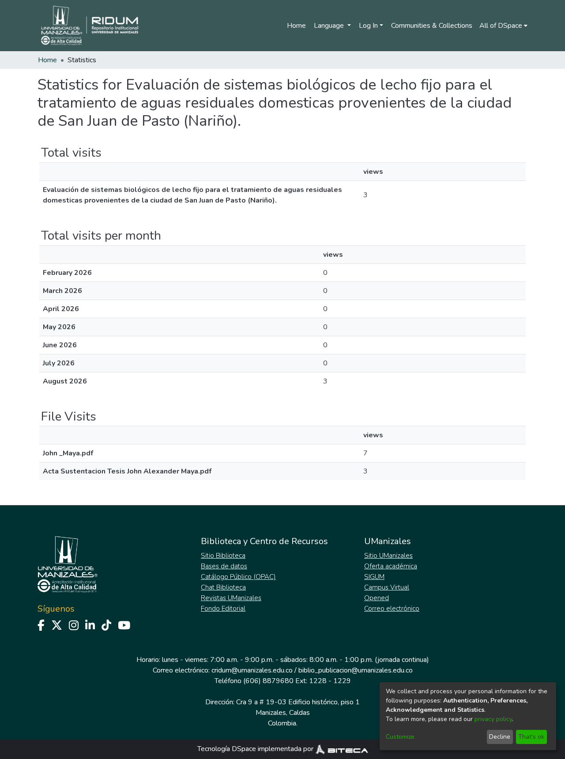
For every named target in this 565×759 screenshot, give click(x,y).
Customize (400, 737)
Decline (499, 737)
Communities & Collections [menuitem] (431, 25)
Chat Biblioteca (223, 587)
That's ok (531, 737)
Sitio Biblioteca (223, 555)
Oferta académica (390, 566)
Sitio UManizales (388, 555)
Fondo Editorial (223, 608)
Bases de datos (224, 566)
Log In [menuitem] (368, 25)
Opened (376, 598)
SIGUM (374, 576)
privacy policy (493, 719)
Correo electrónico (391, 608)
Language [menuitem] (330, 25)
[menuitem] (503, 25)
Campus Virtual (386, 587)
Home (296, 25)
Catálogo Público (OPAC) (238, 576)
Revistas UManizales (231, 598)
